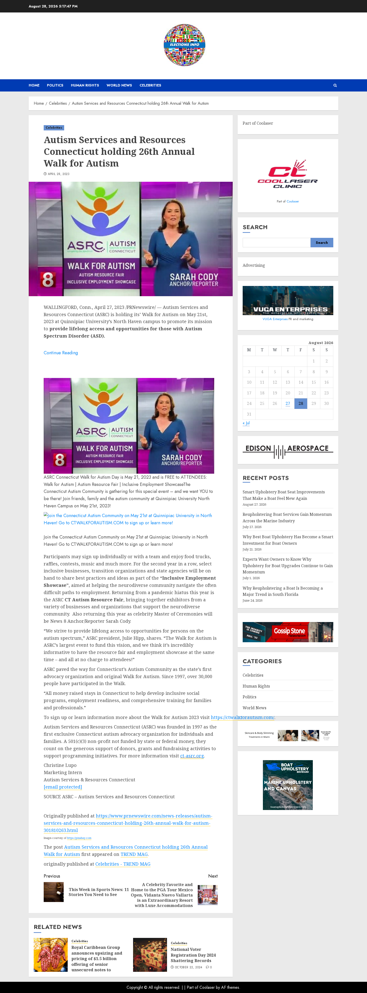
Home (34, 85)
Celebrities (150, 85)
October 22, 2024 (188, 968)
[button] (335, 85)
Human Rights (85, 85)
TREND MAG (134, 854)
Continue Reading (61, 353)
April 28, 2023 (59, 174)
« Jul (246, 423)
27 (288, 403)
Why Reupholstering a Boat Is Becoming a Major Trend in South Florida (283, 591)
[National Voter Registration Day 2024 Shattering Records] (150, 955)
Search (255, 227)
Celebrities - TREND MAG (123, 864)
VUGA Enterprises (276, 319)
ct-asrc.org (192, 756)
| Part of (191, 987)
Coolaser (293, 201)
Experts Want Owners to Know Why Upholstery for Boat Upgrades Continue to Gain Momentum (288, 565)
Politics (55, 85)
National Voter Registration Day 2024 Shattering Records (193, 955)
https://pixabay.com (79, 838)
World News (119, 85)
